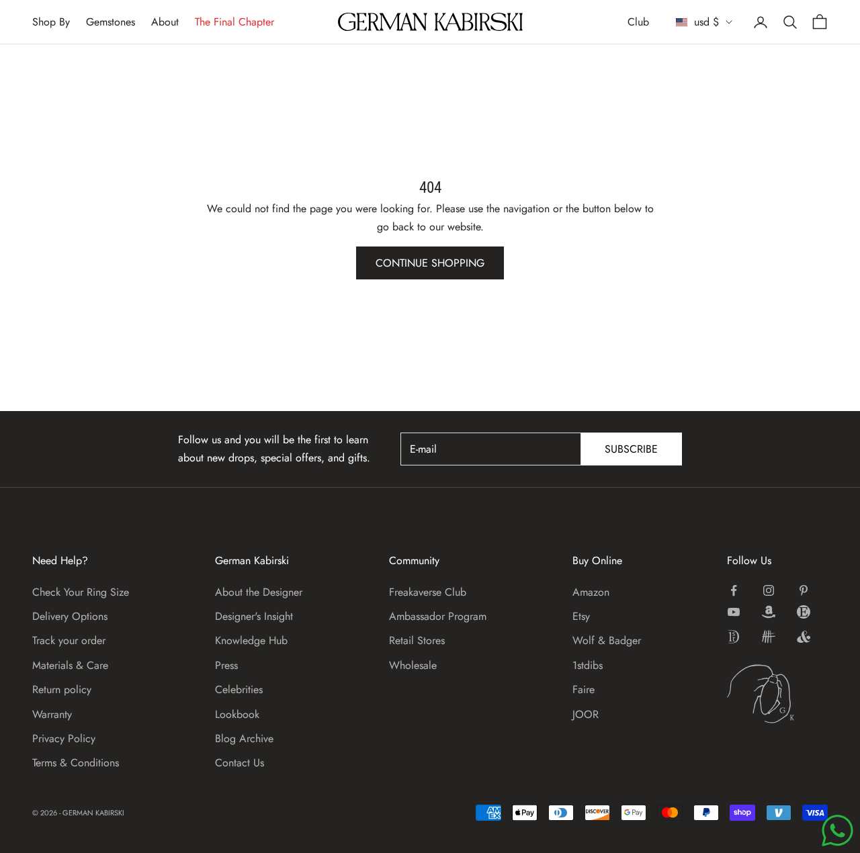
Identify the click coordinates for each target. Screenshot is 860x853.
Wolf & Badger (606, 640)
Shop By (51, 22)
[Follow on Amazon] (768, 612)
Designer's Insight (254, 616)
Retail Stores (417, 640)
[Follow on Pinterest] (803, 590)
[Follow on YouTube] (733, 612)
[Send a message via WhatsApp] (837, 830)
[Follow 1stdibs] (733, 637)
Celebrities (239, 689)
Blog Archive (244, 738)
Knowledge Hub (251, 640)
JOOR (585, 714)
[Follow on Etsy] (803, 612)
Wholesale (413, 665)
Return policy (61, 689)
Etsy (581, 616)
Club (638, 22)
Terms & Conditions (75, 762)
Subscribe (631, 449)
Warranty (52, 714)
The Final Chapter (234, 22)
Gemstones (110, 22)
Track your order (68, 640)
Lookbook (237, 714)
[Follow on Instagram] (768, 590)
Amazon (590, 592)
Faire (583, 689)
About (165, 22)
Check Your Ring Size (80, 592)
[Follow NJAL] (768, 636)
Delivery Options (70, 616)
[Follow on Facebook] (733, 590)
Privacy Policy (63, 738)
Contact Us (239, 762)
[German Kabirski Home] (777, 693)
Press (226, 665)
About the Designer (258, 592)
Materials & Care (70, 665)
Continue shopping (430, 263)
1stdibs (587, 665)
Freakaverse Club (427, 592)
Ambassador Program (437, 616)
